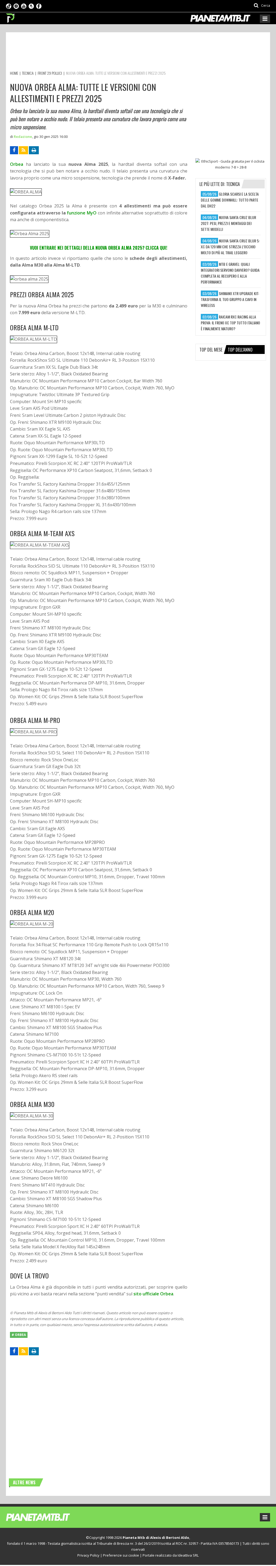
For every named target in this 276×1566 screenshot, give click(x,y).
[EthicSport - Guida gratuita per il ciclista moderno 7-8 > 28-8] (230, 164)
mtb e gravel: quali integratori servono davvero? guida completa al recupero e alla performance (230, 273)
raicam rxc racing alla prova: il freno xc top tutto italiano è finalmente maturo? (230, 322)
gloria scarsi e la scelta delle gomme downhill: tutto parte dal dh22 (230, 200)
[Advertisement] (108, 52)
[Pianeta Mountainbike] (10, 16)
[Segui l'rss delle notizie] (23, 150)
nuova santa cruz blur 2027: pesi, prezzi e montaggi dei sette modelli (228, 223)
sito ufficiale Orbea (153, 1294)
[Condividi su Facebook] (14, 150)
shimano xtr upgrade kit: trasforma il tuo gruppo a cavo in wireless (230, 299)
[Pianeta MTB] (48, 1516)
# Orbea (19, 1334)
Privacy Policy (88, 1555)
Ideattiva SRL (188, 1555)
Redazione (23, 136)
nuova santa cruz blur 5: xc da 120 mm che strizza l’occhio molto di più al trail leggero (230, 246)
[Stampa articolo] (34, 150)
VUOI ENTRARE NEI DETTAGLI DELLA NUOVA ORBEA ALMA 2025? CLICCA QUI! (98, 248)
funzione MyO (81, 213)
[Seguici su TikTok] (8, 5)
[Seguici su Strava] (31, 5)
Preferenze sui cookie (121, 1555)
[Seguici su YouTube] (23, 5)
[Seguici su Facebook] (39, 5)
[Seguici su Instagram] (16, 5)
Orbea (16, 164)
